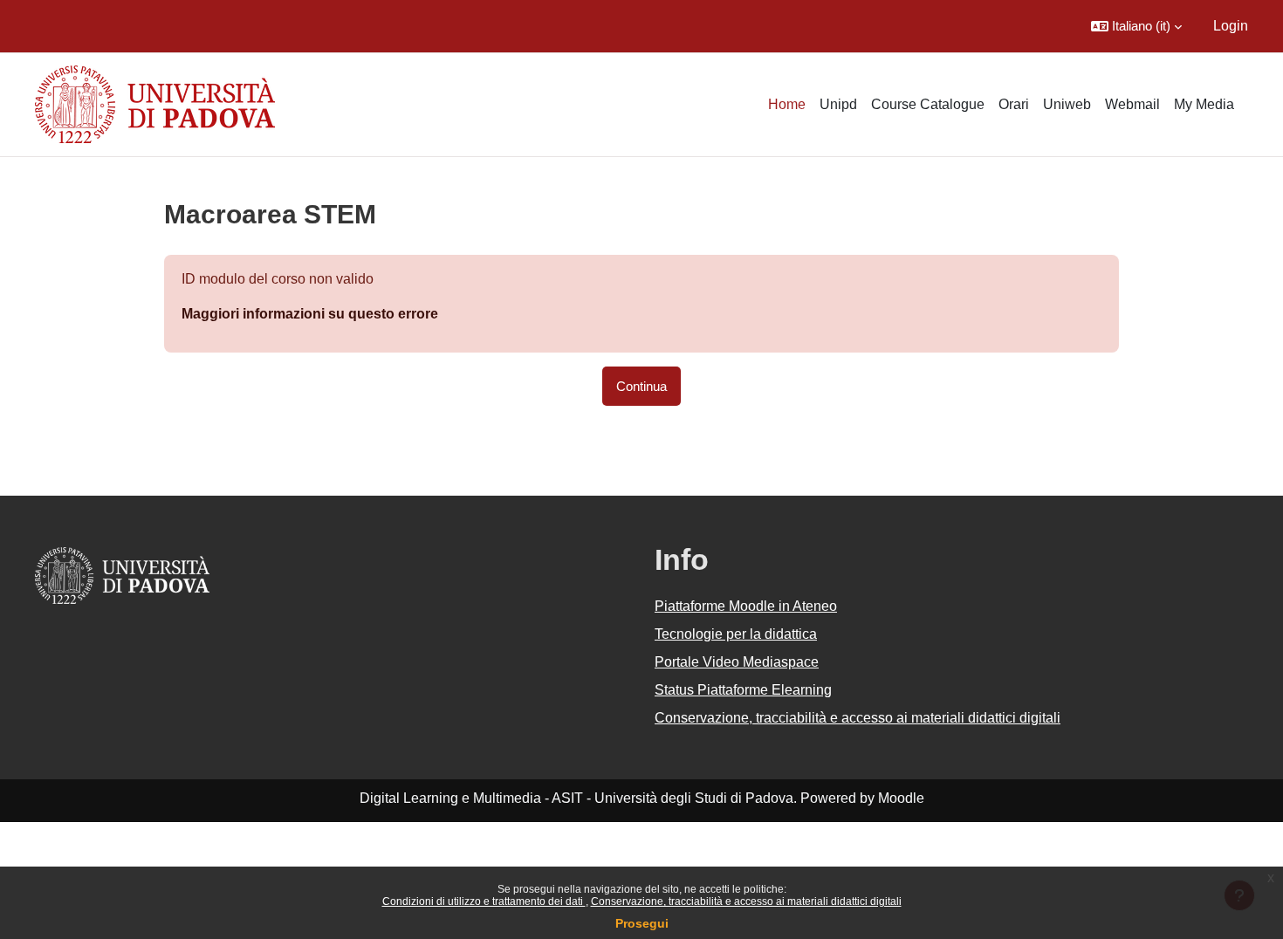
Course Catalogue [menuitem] (928, 104)
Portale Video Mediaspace (737, 662)
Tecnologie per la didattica (736, 634)
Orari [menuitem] (1013, 104)
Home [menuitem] (787, 104)
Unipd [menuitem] (838, 104)
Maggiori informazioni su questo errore (310, 313)
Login (1230, 25)
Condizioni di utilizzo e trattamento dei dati (484, 901)
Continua (641, 386)
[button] (1136, 26)
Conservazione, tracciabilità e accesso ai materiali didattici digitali (746, 901)
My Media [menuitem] (1204, 104)
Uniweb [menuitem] (1067, 104)
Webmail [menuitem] (1132, 104)
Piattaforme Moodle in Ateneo (746, 606)
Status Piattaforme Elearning (743, 689)
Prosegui (642, 923)
